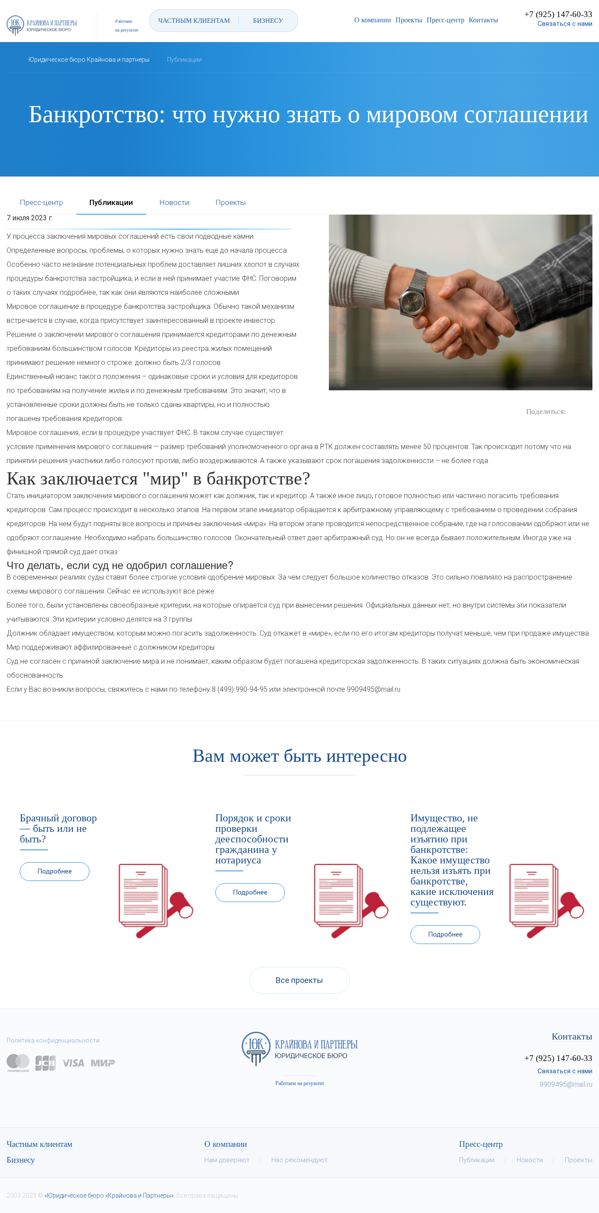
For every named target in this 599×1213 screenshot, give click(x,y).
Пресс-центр (445, 20)
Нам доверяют (227, 1160)
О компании (372, 20)
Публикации (111, 203)
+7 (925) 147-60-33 (558, 14)
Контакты (483, 20)
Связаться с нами (565, 24)
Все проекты (299, 980)
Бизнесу (21, 1160)
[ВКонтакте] (572, 411)
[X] (585, 411)
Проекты (409, 20)
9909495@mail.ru (565, 1084)
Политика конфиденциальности (53, 1040)
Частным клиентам (39, 1144)
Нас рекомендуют (299, 1160)
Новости (174, 203)
